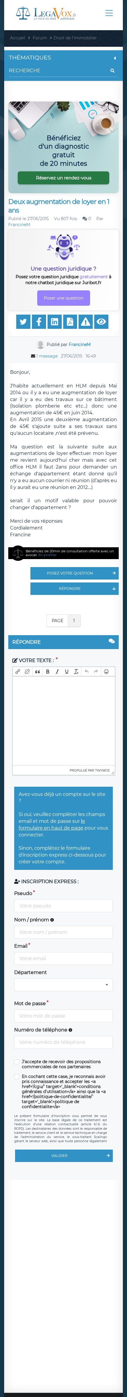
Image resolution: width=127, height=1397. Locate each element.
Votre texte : (36, 660)
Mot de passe (30, 1003)
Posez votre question (70, 573)
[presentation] (18, 671)
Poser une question (64, 298)
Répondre (70, 588)
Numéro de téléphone (41, 1030)
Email (20, 946)
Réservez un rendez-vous (63, 178)
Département (30, 972)
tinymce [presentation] (102, 770)
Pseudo (23, 893)
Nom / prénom (32, 920)
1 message (47, 356)
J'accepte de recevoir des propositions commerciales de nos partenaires (61, 1064)
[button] (17, 671)
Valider (59, 1155)
